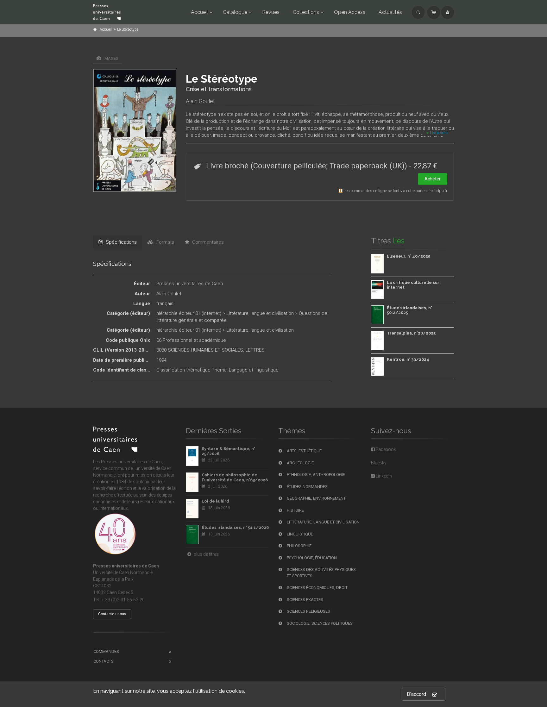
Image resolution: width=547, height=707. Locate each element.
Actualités (390, 12)
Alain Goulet (200, 101)
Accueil (199, 12)
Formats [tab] (164, 242)
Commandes (106, 651)
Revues (271, 12)
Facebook (385, 449)
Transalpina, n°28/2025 (411, 333)
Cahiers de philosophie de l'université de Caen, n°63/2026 (235, 477)
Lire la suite (438, 133)
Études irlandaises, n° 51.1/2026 (235, 527)
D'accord (416, 694)
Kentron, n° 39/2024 (408, 359)
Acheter (432, 178)
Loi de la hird (215, 501)
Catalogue (235, 12)
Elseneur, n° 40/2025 (408, 256)
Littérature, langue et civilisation (260, 313)
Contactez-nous (112, 614)
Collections (306, 12)
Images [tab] (110, 58)
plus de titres (206, 554)
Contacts (103, 661)
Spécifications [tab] (120, 242)
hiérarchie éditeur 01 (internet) (188, 313)
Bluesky (379, 462)
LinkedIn (383, 476)
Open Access (349, 12)
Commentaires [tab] (207, 242)
